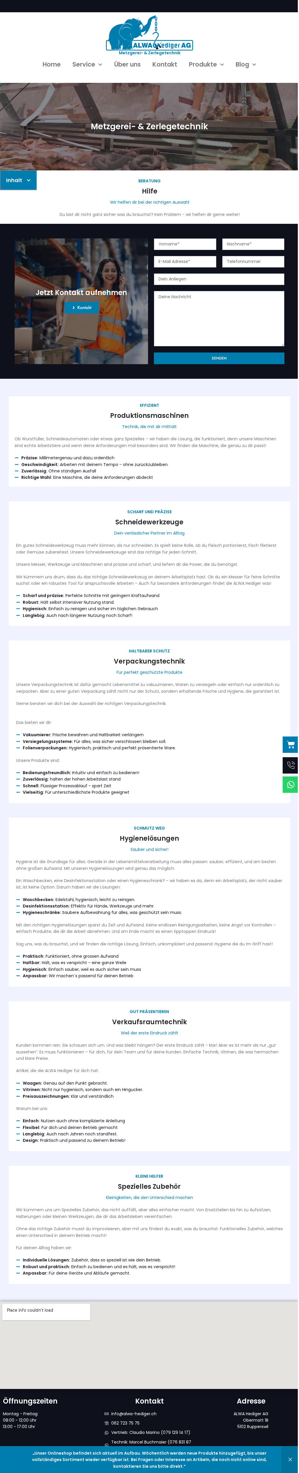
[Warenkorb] (291, 744)
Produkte (203, 64)
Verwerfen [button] (290, 1459)
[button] (29, 180)
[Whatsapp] (291, 784)
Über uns (127, 64)
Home (52, 64)
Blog (242, 64)
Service (83, 64)
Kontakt (164, 64)
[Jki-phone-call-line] (291, 765)
